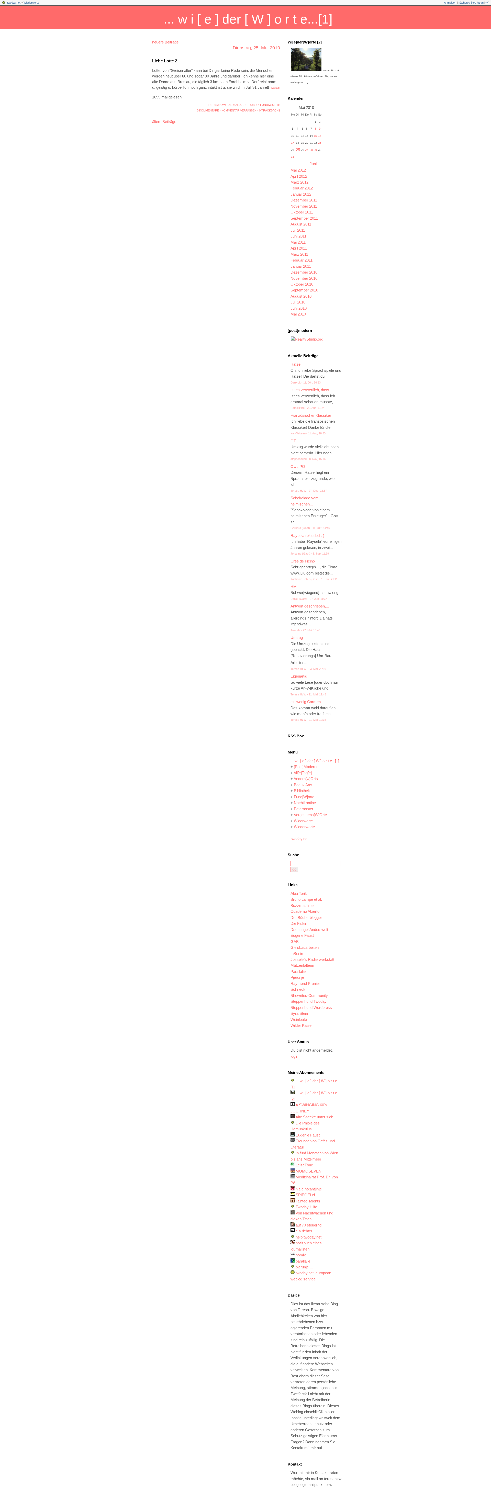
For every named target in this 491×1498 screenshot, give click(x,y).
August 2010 (301, 296)
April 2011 (299, 248)
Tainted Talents (308, 1201)
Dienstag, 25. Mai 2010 (256, 47)
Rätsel (296, 364)
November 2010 (304, 278)
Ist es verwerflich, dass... (311, 390)
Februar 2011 (302, 260)
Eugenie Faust (308, 1135)
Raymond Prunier (305, 984)
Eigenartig (299, 676)
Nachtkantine (305, 803)
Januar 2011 (301, 266)
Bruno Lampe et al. (306, 899)
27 (306, 149)
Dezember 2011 (304, 200)
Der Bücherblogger (306, 918)
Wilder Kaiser (302, 1025)
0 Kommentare (208, 110)
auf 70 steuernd (308, 1225)
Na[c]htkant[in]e (309, 1189)
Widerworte (303, 821)
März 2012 (299, 182)
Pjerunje (297, 977)
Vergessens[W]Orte (310, 815)
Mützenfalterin (302, 965)
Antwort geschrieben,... (310, 606)
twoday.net (13, 2)
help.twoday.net (308, 1237)
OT (293, 441)
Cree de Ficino (303, 561)
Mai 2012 (298, 170)
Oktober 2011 (302, 212)
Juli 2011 (298, 230)
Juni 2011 (298, 236)
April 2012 (299, 176)
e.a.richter (304, 1231)
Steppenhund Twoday (309, 1001)
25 (298, 150)
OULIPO (298, 467)
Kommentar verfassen (238, 110)
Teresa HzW (217, 104)
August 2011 (301, 224)
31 (292, 156)
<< (486, 2)
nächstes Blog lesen (471, 2)
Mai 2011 (298, 242)
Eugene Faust (302, 935)
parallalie (303, 1261)
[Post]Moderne (306, 767)
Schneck (298, 989)
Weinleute (299, 1020)
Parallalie (298, 972)
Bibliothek (302, 791)
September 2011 (304, 218)
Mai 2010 (298, 314)
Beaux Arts (303, 785)
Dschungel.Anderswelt (309, 930)
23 (319, 142)
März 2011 (299, 254)
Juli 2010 (298, 302)
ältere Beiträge (164, 122)
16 (319, 135)
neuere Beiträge (165, 42)
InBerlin (297, 954)
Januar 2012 (301, 194)
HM (294, 587)
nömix (301, 1255)
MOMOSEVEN (308, 1171)
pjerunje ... (304, 1267)
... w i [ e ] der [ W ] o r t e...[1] (248, 19)
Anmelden (450, 2)
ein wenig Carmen (306, 702)
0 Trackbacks (269, 110)
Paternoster (303, 809)
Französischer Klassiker (311, 415)
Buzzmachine (302, 906)
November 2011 (304, 206)
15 (315, 135)
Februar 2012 (302, 188)
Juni (313, 164)
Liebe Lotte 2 (164, 61)
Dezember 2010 (304, 272)
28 (311, 149)
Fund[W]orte (270, 104)
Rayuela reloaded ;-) (307, 536)
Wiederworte (31, 2)
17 (292, 142)
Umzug (297, 638)
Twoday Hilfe (306, 1207)
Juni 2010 (299, 308)
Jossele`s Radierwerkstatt (312, 960)
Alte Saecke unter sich (314, 1117)
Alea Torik (299, 894)
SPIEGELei (305, 1195)
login (294, 1056)
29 (315, 149)
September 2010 (304, 290)
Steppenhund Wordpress (311, 1008)
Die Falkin (299, 923)
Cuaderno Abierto (305, 911)
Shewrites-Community (309, 996)
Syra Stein (299, 1013)
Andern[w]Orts (306, 779)
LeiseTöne (304, 1165)
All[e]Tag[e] (303, 773)
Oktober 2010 (302, 284)
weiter (275, 87)
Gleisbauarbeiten (305, 947)
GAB (295, 942)
